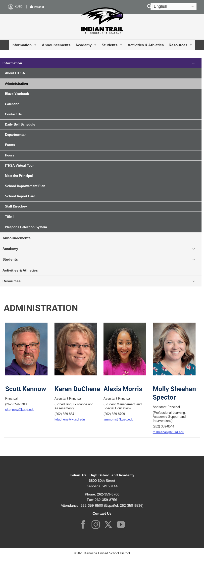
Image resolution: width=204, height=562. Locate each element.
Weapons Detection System (26, 227)
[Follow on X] (108, 525)
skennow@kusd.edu (19, 410)
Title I (9, 216)
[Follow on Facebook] (83, 525)
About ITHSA (15, 73)
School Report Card (20, 196)
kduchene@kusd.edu (69, 419)
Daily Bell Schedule (20, 124)
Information (21, 45)
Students (109, 45)
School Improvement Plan (25, 186)
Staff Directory (16, 206)
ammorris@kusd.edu (118, 419)
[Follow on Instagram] (96, 525)
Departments (14, 135)
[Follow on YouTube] (121, 525)
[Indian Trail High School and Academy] (102, 20)
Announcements (56, 45)
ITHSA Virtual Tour (19, 165)
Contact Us (13, 114)
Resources (178, 45)
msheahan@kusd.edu (168, 432)
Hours (9, 155)
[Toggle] (194, 63)
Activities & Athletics (146, 45)
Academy (83, 45)
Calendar (12, 104)
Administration (16, 83)
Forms (10, 145)
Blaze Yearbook (17, 94)
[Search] (149, 6)
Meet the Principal (19, 176)
